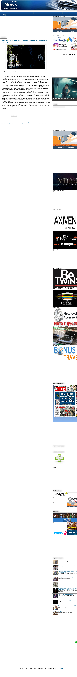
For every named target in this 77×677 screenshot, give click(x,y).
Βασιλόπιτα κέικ (61, 611)
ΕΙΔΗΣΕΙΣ (8, 118)
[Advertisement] (26, 27)
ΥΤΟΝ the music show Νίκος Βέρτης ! (64, 600)
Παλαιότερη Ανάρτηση (44, 123)
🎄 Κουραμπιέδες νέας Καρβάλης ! (64, 582)
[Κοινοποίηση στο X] (14, 116)
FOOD (4, 14)
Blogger (62, 668)
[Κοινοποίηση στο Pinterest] (16, 116)
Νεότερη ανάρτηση (7, 123)
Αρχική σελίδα (25, 123)
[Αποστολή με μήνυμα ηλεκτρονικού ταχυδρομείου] (11, 116)
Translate (73, 106)
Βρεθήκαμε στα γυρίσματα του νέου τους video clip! (67, 577)
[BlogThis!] (12, 116)
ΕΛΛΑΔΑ (13, 118)
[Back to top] (76, 642)
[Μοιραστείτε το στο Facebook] (15, 116)
